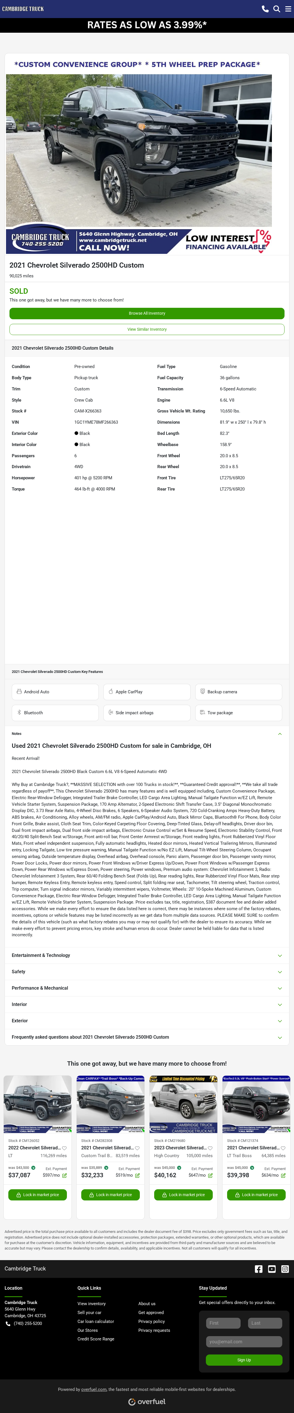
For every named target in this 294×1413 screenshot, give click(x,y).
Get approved (151, 1312)
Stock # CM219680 (169, 1140)
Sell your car (89, 1312)
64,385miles (274, 1155)
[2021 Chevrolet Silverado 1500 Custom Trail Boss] (110, 1104)
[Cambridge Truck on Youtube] (269, 1268)
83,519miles (128, 1155)
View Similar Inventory (147, 329)
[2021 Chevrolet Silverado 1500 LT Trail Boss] (256, 1104)
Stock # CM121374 (242, 1140)
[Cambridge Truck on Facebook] (256, 1268)
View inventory (92, 1303)
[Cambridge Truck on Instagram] (282, 1268)
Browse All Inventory (147, 313)
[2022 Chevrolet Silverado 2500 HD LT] (37, 1104)
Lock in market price (41, 1194)
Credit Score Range (96, 1339)
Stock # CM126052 (23, 1140)
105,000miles (199, 1155)
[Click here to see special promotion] (147, 25)
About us (147, 1303)
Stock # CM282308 (96, 1140)
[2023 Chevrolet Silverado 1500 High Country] (183, 1104)
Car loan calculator (96, 1321)
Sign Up (244, 1360)
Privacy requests (154, 1330)
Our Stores (88, 1330)
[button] (265, 9)
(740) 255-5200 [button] (28, 1323)
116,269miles (53, 1155)
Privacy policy (151, 1321)
